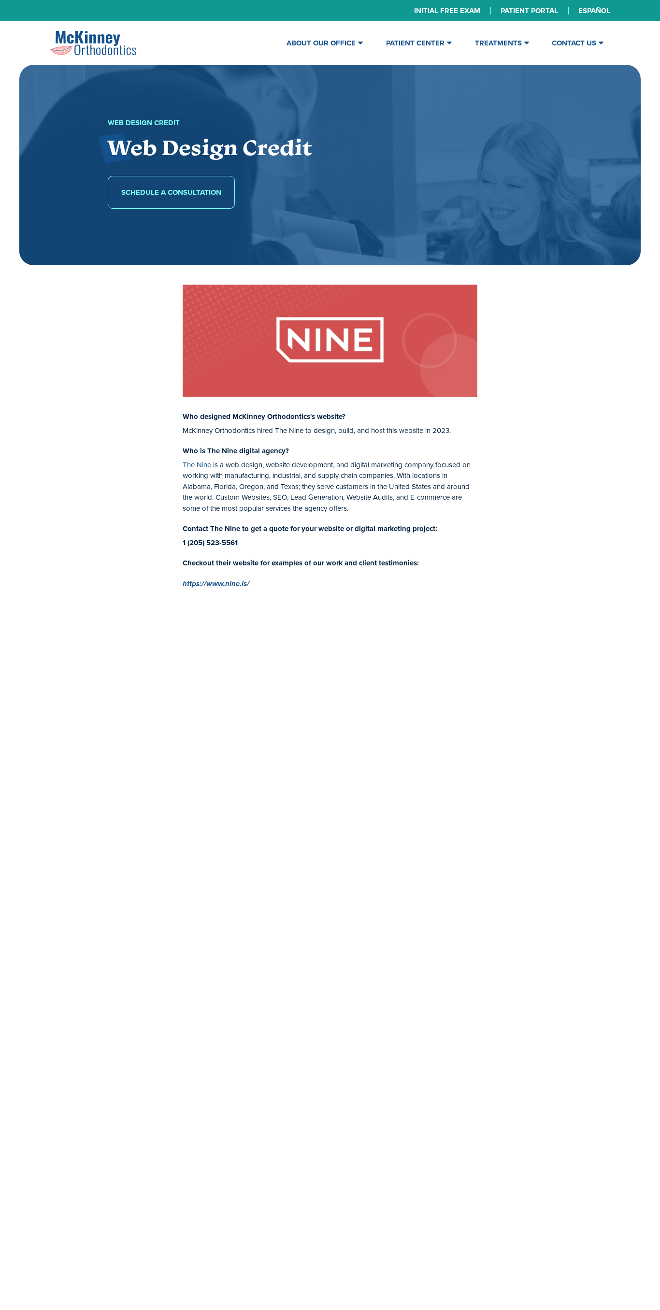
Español (594, 10)
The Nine (197, 465)
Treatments (498, 43)
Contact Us (574, 43)
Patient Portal (529, 10)
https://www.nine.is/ (216, 583)
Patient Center (415, 43)
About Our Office (321, 43)
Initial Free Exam (447, 10)
